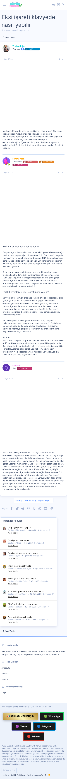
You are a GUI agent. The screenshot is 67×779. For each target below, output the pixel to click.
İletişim (5, 679)
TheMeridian (9, 30)
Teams (21, 726)
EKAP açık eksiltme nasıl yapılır (22, 604)
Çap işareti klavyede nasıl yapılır (23, 553)
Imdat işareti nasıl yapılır (19, 566)
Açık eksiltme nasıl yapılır (20, 617)
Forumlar (5, 673)
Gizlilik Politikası (17, 775)
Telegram (44, 726)
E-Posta (33, 736)
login (4, 692)
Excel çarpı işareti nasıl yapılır (22, 578)
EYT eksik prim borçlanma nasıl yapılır (26, 591)
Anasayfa (6, 668)
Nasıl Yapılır (13, 533)
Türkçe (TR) (10, 770)
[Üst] (45, 775)
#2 (63, 172)
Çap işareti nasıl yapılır (18, 540)
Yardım (30, 775)
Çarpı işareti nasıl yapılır (19, 527)
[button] (4, 5)
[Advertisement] (33, 96)
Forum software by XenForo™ (26, 707)
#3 (63, 378)
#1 (63, 59)
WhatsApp (52, 716)
